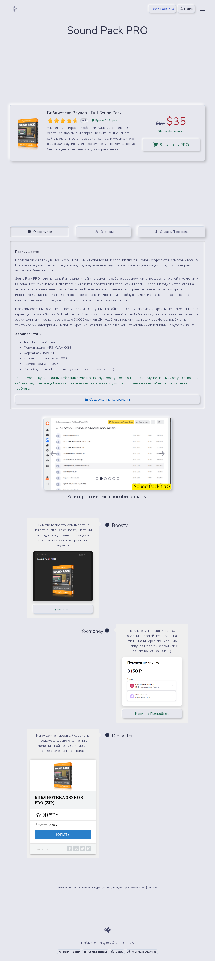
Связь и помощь (98, 951)
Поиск (188, 9)
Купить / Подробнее (152, 713)
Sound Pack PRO (162, 9)
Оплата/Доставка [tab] (173, 231)
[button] (53, 454)
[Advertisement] (107, 72)
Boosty (119, 951)
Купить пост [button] (62, 609)
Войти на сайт (71, 951)
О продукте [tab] (42, 231)
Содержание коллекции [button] (109, 399)
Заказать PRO (173, 145)
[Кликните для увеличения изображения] (28, 132)
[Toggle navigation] (202, 9)
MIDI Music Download (143, 951)
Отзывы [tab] (107, 231)
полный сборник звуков (68, 378)
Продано (41, 824)
